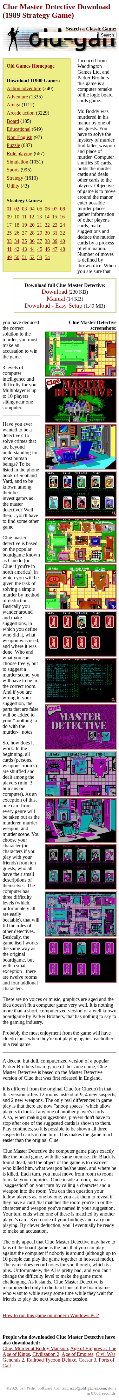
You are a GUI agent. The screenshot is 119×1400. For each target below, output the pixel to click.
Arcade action (21, 113)
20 (32, 225)
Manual (56, 298)
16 (62, 216)
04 (32, 208)
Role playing (19, 153)
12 (31, 216)
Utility (13, 186)
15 (54, 216)
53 (39, 257)
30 (47, 233)
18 (16, 225)
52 (32, 257)
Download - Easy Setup (53, 305)
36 (32, 241)
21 (39, 225)
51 (24, 257)
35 (24, 241)
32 (62, 233)
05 (39, 208)
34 (16, 241)
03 (24, 208)
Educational (18, 129)
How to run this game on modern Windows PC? (51, 1315)
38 (47, 241)
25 (9, 233)
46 (47, 249)
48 (62, 249)
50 (16, 257)
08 (62, 208)
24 (62, 225)
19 (24, 225)
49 (9, 257)
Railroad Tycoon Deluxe (51, 1360)
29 (39, 233)
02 (16, 208)
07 (54, 208)
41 (9, 249)
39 (54, 241)
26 (16, 233)
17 (9, 225)
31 (54, 233)
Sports (13, 169)
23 (54, 225)
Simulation (17, 161)
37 (39, 241)
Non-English (19, 137)
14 (47, 216)
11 (24, 216)
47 (54, 249)
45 (39, 249)
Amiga (13, 104)
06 (47, 208)
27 (24, 233)
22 (47, 225)
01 (9, 208)
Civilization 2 (45, 1354)
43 (24, 249)
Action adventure (24, 88)
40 (62, 241)
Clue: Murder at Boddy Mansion (35, 1348)
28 (32, 233)
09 (9, 216)
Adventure (17, 96)
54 (47, 257)
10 (16, 216)
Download (54, 291)
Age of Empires (77, 1354)
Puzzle (13, 145)
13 (39, 216)
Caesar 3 (87, 1360)
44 (32, 249)
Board (13, 121)
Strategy (15, 178)
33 (9, 241)
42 (16, 249)
